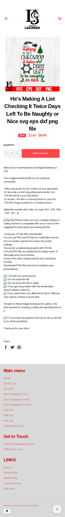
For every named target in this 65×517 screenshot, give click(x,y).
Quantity (9, 145)
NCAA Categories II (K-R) (17, 400)
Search (7, 467)
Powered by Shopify (29, 505)
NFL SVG (8, 389)
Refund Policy (11, 478)
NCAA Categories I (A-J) (16, 394)
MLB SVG (8, 410)
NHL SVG (8, 421)
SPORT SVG (10, 384)
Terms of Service (12, 483)
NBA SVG (9, 415)
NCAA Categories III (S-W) (17, 405)
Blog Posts (9, 489)
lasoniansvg (16, 505)
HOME (7, 378)
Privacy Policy (11, 473)
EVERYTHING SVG (13, 426)
